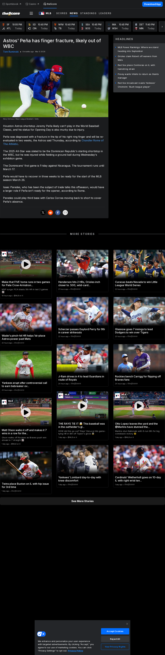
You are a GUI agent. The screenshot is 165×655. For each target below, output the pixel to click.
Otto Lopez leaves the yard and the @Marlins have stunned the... (136, 425)
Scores (62, 13)
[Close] (127, 624)
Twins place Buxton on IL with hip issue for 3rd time (25, 485)
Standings (88, 13)
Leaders (105, 13)
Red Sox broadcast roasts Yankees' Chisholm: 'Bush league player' (136, 85)
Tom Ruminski (11, 51)
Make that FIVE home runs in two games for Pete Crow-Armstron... (26, 283)
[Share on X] (43, 212)
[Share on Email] (65, 212)
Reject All (115, 639)
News (74, 13)
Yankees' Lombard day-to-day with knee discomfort (79, 479)
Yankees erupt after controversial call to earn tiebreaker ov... (24, 384)
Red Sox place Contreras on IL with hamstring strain (136, 67)
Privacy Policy (75, 650)
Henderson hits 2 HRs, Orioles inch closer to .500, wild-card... (79, 283)
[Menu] (31, 13)
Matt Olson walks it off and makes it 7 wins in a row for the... (24, 431)
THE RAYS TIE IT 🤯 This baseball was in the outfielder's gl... (81, 425)
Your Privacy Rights (115, 646)
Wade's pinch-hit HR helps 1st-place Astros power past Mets (23, 337)
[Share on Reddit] (50, 212)
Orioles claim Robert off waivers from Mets (137, 58)
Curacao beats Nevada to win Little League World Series (136, 283)
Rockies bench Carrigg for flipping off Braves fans (138, 378)
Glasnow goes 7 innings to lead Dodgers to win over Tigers (134, 331)
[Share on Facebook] (57, 212)
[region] (82, 637)
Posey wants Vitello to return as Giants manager (138, 76)
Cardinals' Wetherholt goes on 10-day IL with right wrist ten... (138, 479)
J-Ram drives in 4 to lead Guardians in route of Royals (81, 378)
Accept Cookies (115, 631)
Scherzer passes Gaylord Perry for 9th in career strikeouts (81, 331)
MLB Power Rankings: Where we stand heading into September (138, 49)
